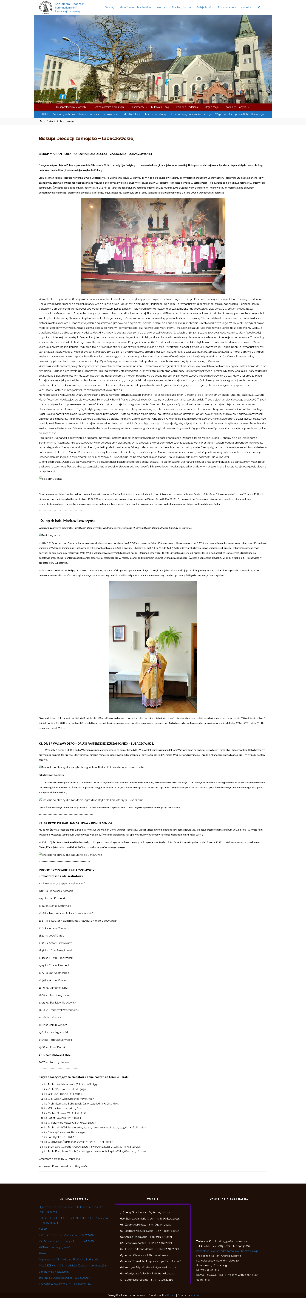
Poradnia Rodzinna (187, 107)
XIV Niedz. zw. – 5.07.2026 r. (55, 1247)
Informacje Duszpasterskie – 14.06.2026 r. (64, 1278)
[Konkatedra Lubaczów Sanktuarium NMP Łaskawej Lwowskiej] (45, 7)
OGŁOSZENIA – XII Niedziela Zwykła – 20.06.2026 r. (72, 1265)
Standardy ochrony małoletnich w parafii (76, 114)
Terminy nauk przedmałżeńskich (121, 114)
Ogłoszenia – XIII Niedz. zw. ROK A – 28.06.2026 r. (69, 1259)
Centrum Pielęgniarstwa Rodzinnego (191, 114)
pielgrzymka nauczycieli (54, 1271)
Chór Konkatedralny (154, 114)
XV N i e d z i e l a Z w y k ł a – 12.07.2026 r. (67, 1241)
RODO (46, 114)
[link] (259, 7)
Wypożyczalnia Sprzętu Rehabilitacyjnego (239, 114)
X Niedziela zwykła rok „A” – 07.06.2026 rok (65, 1284)
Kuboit (171, 1295)
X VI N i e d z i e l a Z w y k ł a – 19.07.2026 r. (67, 1235)
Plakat (43, 1253)
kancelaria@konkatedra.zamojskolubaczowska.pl (227, 1251)
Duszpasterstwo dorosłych (108, 107)
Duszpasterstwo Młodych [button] (71, 107)
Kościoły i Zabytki (236, 107)
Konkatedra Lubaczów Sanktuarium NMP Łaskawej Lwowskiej (69, 7)
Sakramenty (137, 107)
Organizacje (212, 107)
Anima (195, 1295)
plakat (43, 1229)
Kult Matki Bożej (160, 107)
